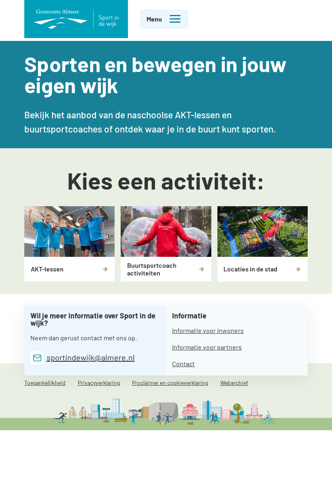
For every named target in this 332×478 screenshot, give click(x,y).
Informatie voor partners (207, 347)
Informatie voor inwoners (208, 330)
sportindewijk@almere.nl (91, 357)
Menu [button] (154, 19)
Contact (183, 363)
